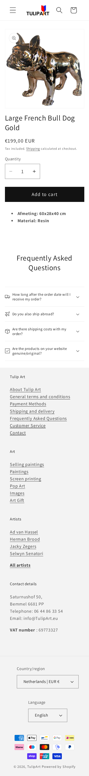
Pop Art (17, 486)
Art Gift (17, 500)
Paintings (19, 471)
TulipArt (34, 766)
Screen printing (25, 479)
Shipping (33, 148)
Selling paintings (27, 464)
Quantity (13, 159)
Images (17, 493)
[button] (13, 10)
